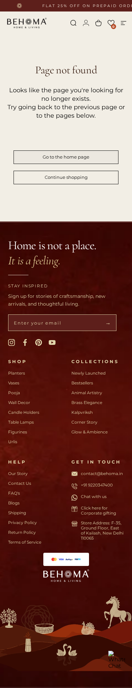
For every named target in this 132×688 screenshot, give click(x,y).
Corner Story (84, 422)
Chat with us (94, 496)
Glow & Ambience (89, 431)
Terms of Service (24, 542)
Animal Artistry (86, 392)
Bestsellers (82, 382)
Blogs (14, 502)
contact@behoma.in (102, 473)
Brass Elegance (86, 402)
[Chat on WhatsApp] (116, 659)
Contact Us (19, 483)
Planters (16, 373)
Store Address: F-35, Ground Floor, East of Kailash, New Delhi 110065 (102, 530)
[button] (111, 23)
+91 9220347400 (97, 485)
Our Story (18, 473)
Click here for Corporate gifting (98, 510)
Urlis (12, 441)
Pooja (14, 392)
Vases (13, 382)
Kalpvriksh (82, 412)
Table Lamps (21, 422)
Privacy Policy (22, 522)
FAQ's (14, 493)
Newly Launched (88, 373)
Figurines (17, 431)
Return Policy (22, 532)
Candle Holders (23, 412)
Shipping (17, 512)
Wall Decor (19, 402)
